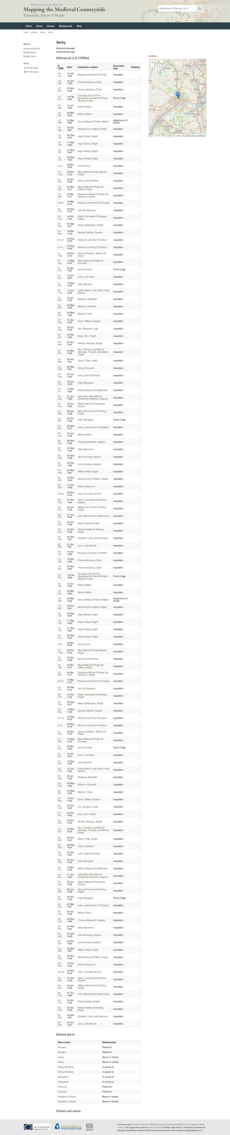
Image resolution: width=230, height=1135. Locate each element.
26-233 (60, 501)
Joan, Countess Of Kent (89, 493)
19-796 (60, 188)
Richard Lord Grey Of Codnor (92, 239)
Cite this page (32, 67)
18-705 (60, 136)
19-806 (60, 195)
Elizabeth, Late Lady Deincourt (93, 537)
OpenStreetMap (190, 135)
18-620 (60, 129)
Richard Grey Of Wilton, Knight (93, 478)
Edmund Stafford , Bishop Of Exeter (92, 254)
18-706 (60, 143)
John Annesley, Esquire (89, 456)
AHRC (36, 1127)
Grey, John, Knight (87, 335)
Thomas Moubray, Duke (90, 82)
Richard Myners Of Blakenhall (92, 390)
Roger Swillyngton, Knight (90, 224)
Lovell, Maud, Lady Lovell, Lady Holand (93, 291)
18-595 (60, 106)
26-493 (60, 538)
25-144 (60, 434)
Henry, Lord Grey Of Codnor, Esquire (92, 501)
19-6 (60, 165)
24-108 (60, 375)
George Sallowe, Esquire (90, 232)
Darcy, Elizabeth (86, 368)
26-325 (60, 508)
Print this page (32, 71)
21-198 (60, 254)
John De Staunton (87, 210)
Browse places (29, 56)
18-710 (60, 158)
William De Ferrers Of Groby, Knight (92, 508)
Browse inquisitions (31, 48)
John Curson (84, 165)
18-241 (60, 74)
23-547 (60, 352)
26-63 (61, 493)
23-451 (60, 336)
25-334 (60, 442)
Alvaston (62, 1047)
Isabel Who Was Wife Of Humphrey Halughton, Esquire (93, 397)
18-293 (60, 89)
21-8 (60, 247)
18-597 (60, 114)
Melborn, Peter (85, 313)
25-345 (60, 457)
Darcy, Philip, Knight (87, 360)
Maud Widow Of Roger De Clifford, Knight (91, 188)
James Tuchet (85, 269)
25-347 (60, 464)
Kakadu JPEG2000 (156, 1127)
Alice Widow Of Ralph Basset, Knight (92, 173)
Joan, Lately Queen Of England (93, 427)
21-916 (60, 284)
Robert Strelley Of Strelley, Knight (91, 530)
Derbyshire (63, 1076)
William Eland (84, 434)
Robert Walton (85, 106)
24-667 (60, 427)
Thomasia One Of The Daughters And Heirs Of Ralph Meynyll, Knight (93, 98)
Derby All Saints (66, 1066)
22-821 (60, 313)
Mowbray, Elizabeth (87, 298)
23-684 (60, 360)
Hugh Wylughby (85, 382)
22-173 (60, 291)
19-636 (60, 180)
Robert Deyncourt (86, 486)
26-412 (60, 523)
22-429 (60, 299)
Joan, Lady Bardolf (87, 545)
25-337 (60, 449)
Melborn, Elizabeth (87, 306)
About (39, 25)
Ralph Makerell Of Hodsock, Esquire (91, 405)
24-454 (60, 405)
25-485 (60, 471)
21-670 (60, 269)
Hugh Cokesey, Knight (89, 523)
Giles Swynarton (86, 449)
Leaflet (178, 135)
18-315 (60, 98)
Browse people (29, 52)
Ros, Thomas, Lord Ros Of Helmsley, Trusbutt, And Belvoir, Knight (93, 352)
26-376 (60, 516)
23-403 (60, 328)
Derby (50, 32)
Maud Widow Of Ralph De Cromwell (90, 262)
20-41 (61, 202)
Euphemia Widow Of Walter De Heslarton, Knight (93, 195)
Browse (50, 25)
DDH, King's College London (90, 1127)
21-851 (60, 277)
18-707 (60, 151)
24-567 (60, 419)
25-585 (60, 479)
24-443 (60, 397)
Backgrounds (65, 25)
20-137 (60, 210)
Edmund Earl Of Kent (88, 180)
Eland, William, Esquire (89, 321)
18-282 (60, 82)
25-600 (60, 486)
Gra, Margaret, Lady (88, 328)
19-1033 (60, 173)
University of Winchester (69, 1126)
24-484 (60, 412)
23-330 (60, 321)
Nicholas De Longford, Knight (92, 128)
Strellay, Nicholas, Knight (90, 343)
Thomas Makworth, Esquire (91, 441)
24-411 (60, 390)
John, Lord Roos (86, 276)
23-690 (60, 368)
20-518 (60, 217)
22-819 (60, 306)
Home (29, 25)
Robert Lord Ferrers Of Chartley (94, 202)
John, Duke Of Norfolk (89, 375)
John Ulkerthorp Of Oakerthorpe (94, 515)
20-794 (60, 225)
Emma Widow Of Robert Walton (93, 121)
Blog (79, 25)
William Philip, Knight (88, 471)
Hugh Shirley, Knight (88, 136)
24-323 (60, 382)
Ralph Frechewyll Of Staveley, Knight (92, 217)
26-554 (60, 545)
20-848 (60, 232)
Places (42, 32)
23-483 (60, 343)
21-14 (61, 239)
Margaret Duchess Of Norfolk (92, 74)
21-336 (60, 262)
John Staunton (85, 284)
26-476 (60, 530)
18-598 (60, 121)
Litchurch (62, 1086)
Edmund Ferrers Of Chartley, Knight (92, 412)
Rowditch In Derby (67, 1096)
